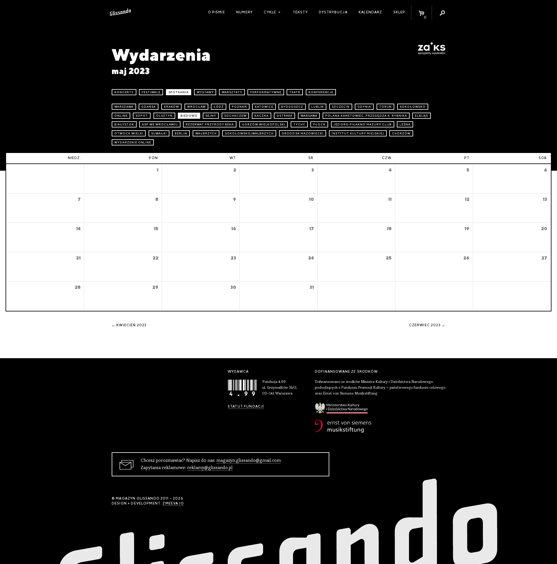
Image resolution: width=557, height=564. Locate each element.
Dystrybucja (333, 12)
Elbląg (421, 115)
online (121, 115)
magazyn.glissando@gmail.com (248, 460)
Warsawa (309, 115)
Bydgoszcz (292, 106)
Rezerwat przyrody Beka (210, 124)
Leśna (404, 124)
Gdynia (364, 106)
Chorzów (401, 133)
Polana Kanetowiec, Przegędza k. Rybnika (366, 115)
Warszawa (123, 106)
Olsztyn (164, 115)
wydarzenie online (132, 142)
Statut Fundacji (246, 406)
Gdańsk (148, 106)
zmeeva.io (173, 503)
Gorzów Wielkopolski (263, 124)
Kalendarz (370, 12)
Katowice (264, 106)
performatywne (265, 92)
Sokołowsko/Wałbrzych (249, 133)
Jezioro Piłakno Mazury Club (363, 124)
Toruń (385, 106)
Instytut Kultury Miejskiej (358, 133)
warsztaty (232, 92)
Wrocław (196, 106)
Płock (319, 124)
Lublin (317, 106)
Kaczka (261, 115)
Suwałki (159, 133)
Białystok (124, 124)
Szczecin (341, 106)
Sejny (210, 115)
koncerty (124, 92)
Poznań (239, 106)
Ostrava (284, 115)
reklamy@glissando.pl (210, 468)
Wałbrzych (206, 133)
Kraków (171, 106)
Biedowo (189, 115)
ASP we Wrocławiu (160, 124)
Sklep (399, 12)
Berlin (181, 133)
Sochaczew (235, 115)
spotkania (179, 92)
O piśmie (216, 12)
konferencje (321, 92)
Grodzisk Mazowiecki (302, 133)
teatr (294, 92)
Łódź (219, 106)
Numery (244, 12)
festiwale (151, 92)
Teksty (300, 12)
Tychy (299, 124)
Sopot (141, 115)
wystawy (205, 92)
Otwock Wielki (128, 133)
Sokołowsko (413, 106)
